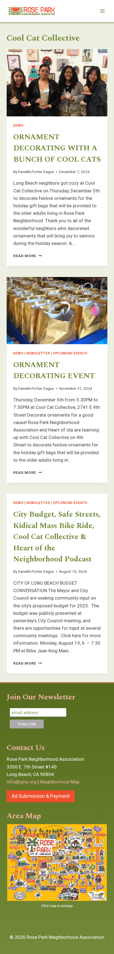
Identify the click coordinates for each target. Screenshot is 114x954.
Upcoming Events (70, 353)
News (18, 125)
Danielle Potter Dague (36, 171)
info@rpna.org (22, 782)
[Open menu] (102, 11)
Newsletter (38, 353)
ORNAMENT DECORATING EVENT (54, 370)
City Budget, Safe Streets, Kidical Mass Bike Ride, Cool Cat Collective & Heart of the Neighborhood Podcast (57, 537)
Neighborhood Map (59, 782)
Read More (27, 255)
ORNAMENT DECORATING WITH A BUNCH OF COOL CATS (57, 148)
